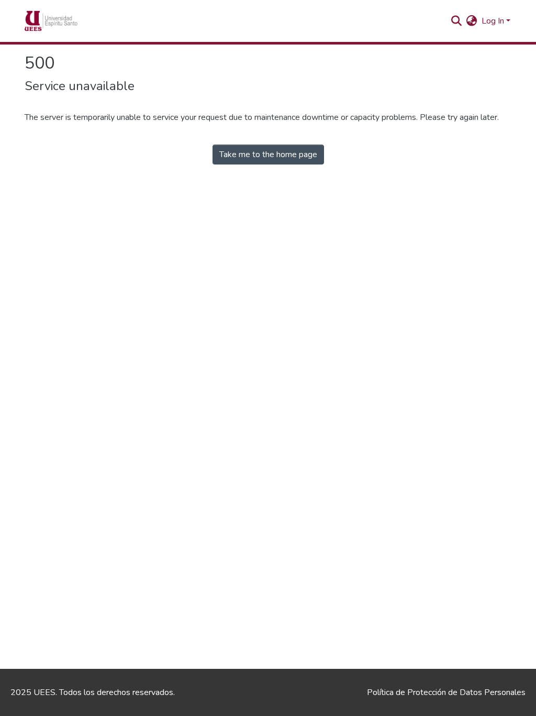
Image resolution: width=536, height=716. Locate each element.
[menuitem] (471, 21)
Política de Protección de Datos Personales (446, 692)
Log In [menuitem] (493, 21)
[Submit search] (456, 21)
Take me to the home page (268, 154)
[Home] (67, 20)
